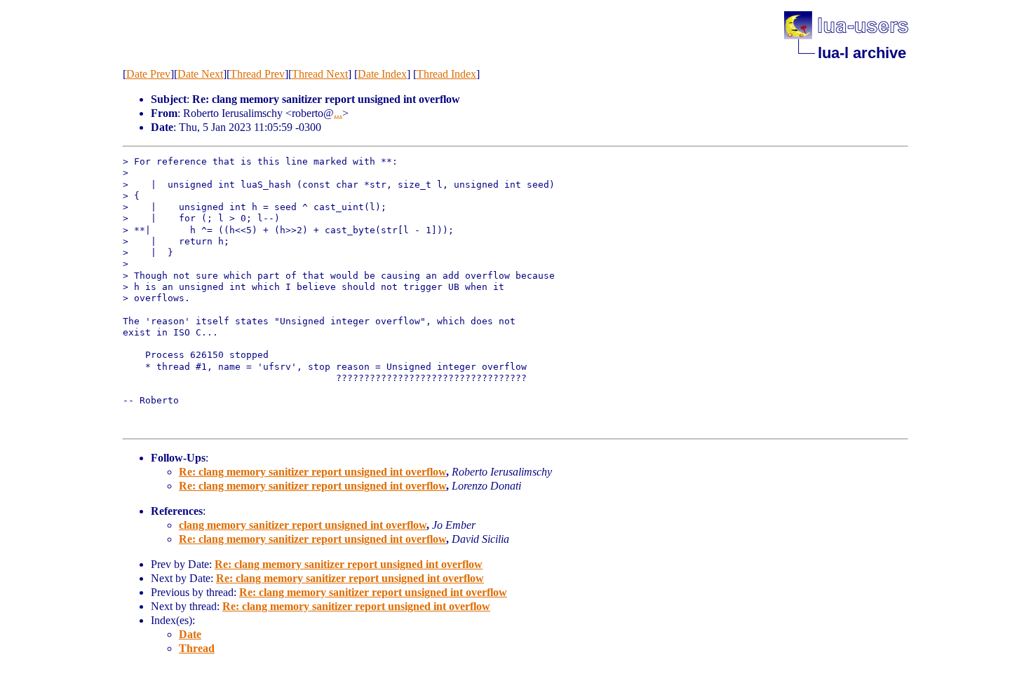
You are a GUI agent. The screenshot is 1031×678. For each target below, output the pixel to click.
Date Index (382, 74)
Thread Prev (257, 74)
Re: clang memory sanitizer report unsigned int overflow (312, 472)
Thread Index (446, 74)
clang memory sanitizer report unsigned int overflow (302, 525)
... (338, 113)
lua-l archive (862, 53)
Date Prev (148, 74)
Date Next (200, 74)
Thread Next (320, 74)
